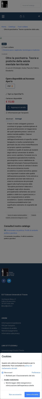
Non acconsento (15, 394)
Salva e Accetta (32, 394)
